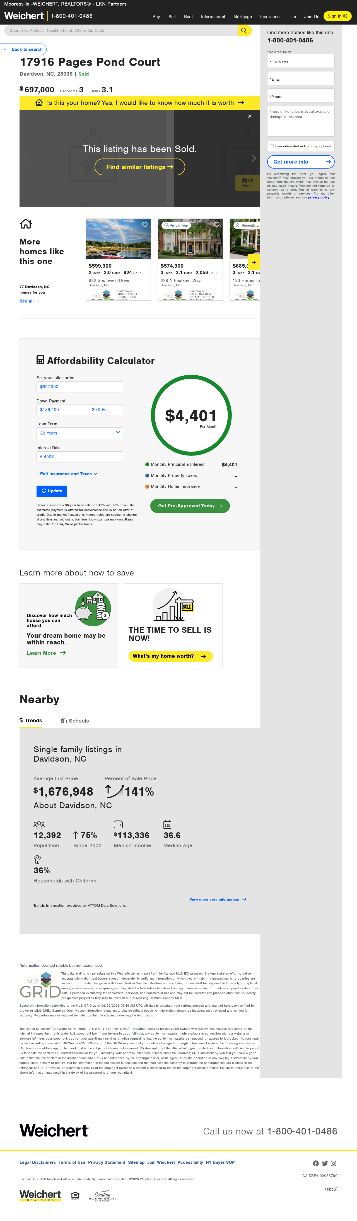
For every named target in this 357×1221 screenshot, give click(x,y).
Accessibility (190, 1162)
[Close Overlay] (250, 116)
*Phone (276, 96)
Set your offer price (55, 378)
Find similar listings (136, 167)
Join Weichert (161, 1162)
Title (292, 17)
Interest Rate (49, 448)
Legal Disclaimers (38, 1162)
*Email (275, 79)
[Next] (254, 262)
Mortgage (242, 17)
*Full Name (279, 62)
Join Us (311, 17)
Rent (188, 17)
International (213, 17)
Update (55, 491)
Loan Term (47, 424)
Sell (172, 17)
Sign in (335, 16)
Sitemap (136, 1162)
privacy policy (318, 197)
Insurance (269, 17)
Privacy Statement (106, 1162)
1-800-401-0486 (72, 16)
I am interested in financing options (303, 146)
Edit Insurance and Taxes (66, 474)
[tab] (31, 722)
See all (27, 301)
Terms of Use (72, 1162)
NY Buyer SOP (220, 1162)
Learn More (46, 652)
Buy (156, 17)
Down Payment (51, 401)
